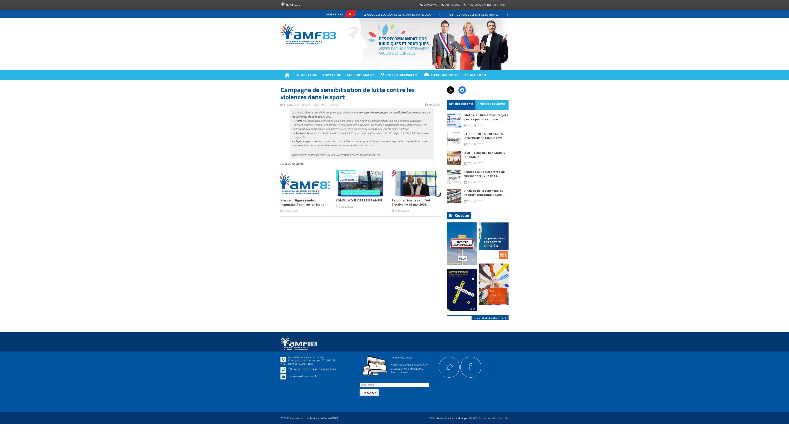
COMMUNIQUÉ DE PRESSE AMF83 (359, 200)
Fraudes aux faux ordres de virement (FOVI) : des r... (484, 174)
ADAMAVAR (431, 5)
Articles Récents (461, 104)
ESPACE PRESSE (476, 75)
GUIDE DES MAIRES (361, 75)
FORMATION (332, 75)
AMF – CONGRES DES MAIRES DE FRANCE (452, 14)
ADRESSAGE (452, 5)
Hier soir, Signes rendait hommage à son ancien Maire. (302, 202)
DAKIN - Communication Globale (489, 418)
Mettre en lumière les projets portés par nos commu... (486, 117)
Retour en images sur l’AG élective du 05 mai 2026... (411, 202)
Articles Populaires (491, 104)
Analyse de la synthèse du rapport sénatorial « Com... (484, 193)
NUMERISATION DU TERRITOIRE (486, 5)
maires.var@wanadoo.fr (303, 376)
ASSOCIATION (307, 75)
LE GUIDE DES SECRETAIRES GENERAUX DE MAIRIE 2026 (375, 14)
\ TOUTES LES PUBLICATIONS (490, 317)
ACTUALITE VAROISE (328, 105)
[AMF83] (308, 44)
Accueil (287, 75)
